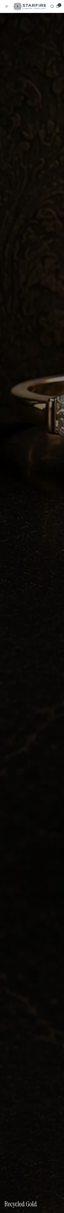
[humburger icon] (7, 6)
